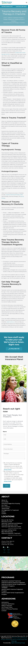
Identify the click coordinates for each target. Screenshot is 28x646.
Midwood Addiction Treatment (10, 533)
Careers (3, 513)
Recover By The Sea (7, 520)
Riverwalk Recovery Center (9, 525)
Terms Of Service (17, 639)
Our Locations (5, 507)
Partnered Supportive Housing (10, 503)
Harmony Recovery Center (15, 535)
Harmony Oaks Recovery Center (11, 526)
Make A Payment (6, 605)
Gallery (3, 512)
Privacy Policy (16, 637)
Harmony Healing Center (9, 530)
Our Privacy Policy (6, 607)
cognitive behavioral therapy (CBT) (14, 194)
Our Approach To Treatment (10, 510)
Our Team (4, 505)
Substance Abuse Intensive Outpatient (13, 582)
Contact (3, 610)
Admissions (5, 602)
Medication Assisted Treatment (11, 581)
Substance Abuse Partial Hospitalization (13, 584)
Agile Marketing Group (18, 643)
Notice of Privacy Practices (9, 609)
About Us (4, 500)
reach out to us (10, 321)
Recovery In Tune (6, 521)
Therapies (4, 587)
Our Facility (4, 502)
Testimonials (5, 508)
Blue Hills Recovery (7, 531)
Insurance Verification (7, 604)
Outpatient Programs (8, 586)
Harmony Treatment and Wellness (11, 523)
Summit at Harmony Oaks (14, 528)
